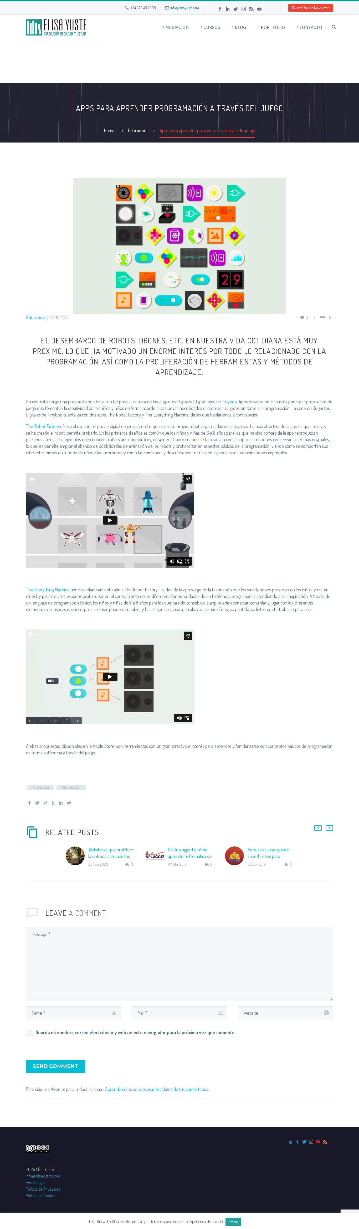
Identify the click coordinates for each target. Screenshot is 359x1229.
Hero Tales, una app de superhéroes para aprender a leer (268, 856)
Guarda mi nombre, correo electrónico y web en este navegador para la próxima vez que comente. (135, 1032)
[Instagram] (244, 9)
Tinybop (229, 401)
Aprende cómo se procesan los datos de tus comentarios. (157, 1089)
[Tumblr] (53, 803)
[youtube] (318, 1142)
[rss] (325, 1142)
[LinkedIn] (228, 9)
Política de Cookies (41, 1195)
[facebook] (297, 1142)
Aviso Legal (35, 1182)
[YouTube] (259, 9)
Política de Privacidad (43, 1189)
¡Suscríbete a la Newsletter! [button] (311, 8)
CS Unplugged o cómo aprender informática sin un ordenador (190, 856)
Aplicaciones (41, 787)
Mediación (177, 27)
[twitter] (304, 1142)
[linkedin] (291, 1142)
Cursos (211, 27)
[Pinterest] (45, 803)
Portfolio (273, 27)
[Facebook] (220, 9)
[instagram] (311, 1142)
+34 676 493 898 (143, 8)
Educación (35, 317)
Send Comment (55, 1066)
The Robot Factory (42, 426)
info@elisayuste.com (184, 8)
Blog (240, 27)
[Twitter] (236, 9)
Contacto (311, 27)
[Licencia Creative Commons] (37, 1148)
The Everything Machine (48, 589)
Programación (71, 787)
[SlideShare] (267, 9)
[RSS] (251, 9)
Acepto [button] (233, 1222)
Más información (256, 1221)
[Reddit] (69, 803)
